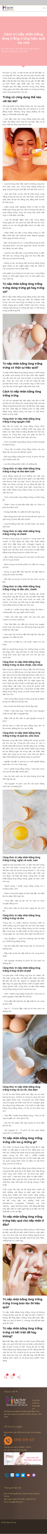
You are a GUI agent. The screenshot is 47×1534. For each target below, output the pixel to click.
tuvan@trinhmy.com (16, 1502)
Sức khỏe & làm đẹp (24, 49)
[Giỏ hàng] (12, 1475)
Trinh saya (8, 49)
